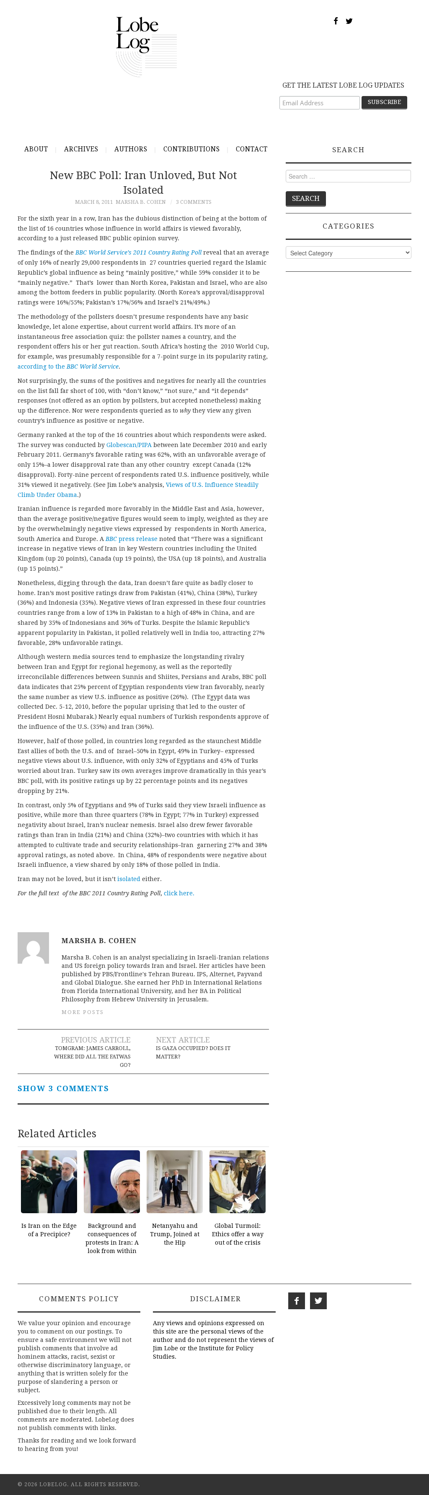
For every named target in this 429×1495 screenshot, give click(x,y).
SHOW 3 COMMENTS (63, 1088)
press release (132, 539)
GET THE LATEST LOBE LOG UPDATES (343, 85)
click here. (179, 893)
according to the (68, 366)
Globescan (121, 445)
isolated (128, 879)
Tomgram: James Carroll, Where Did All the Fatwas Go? (92, 1056)
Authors (130, 149)
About (36, 149)
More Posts (83, 1012)
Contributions (191, 149)
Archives (81, 149)
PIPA (145, 445)
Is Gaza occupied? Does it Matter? (193, 1052)
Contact (252, 149)
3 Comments (194, 202)
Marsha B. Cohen (141, 202)
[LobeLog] (146, 46)
